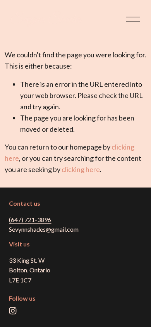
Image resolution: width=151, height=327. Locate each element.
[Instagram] (13, 311)
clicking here (81, 169)
